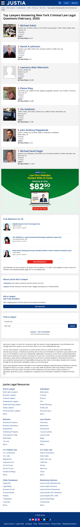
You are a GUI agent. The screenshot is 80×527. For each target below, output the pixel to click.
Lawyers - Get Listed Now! (40, 332)
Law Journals (44, 435)
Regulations (7, 459)
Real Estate (7, 438)
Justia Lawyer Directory (48, 486)
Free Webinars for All (13, 219)
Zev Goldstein (27, 109)
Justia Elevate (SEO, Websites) (51, 492)
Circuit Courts (8, 465)
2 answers (21, 34)
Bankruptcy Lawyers (10, 392)
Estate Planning (46, 404)
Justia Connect (9, 524)
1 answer (21, 97)
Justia (3, 8)
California (43, 462)
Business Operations (10, 425)
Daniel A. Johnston (30, 46)
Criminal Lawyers (9, 398)
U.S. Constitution (9, 453)
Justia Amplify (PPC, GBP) (49, 496)
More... (5, 414)
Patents (6, 496)
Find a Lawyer (9, 317)
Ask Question (40, 306)
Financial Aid (44, 429)
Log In (66, 3)
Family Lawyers (8, 408)
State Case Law (45, 459)
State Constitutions (47, 453)
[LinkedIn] (30, 519)
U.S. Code (6, 456)
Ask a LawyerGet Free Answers (11, 297)
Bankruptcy (44, 392)
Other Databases (10, 480)
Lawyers (6, 286)
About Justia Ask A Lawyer (15, 279)
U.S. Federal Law (10, 450)
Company (28, 524)
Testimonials (44, 502)
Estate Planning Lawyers (12, 404)
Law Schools (45, 419)
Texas (42, 472)
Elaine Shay (26, 88)
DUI (41, 401)
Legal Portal (20, 524)
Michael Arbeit (28, 25)
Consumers (7, 283)
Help (35, 524)
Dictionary (44, 422)
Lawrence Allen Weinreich (34, 67)
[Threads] (41, 519)
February (35, 8)
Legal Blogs (7, 486)
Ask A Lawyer (11, 8)
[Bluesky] (44, 519)
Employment (7, 429)
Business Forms (9, 489)
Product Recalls (8, 492)
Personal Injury (45, 411)
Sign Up (74, 3)
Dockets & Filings (9, 472)
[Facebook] (36, 519)
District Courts (8, 468)
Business (6, 419)
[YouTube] (33, 519)
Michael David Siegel (31, 151)
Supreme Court (8, 462)
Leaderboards (21, 8)
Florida (42, 465)
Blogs (42, 438)
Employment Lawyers (11, 401)
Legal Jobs (7, 483)
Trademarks (7, 499)
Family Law (44, 408)
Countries (6, 502)
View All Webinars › (40, 262)
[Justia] (16, 3)
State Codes (44, 456)
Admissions (44, 425)
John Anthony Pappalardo (34, 130)
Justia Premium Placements (50, 489)
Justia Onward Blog (47, 499)
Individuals (44, 389)
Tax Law (6, 441)
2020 (28, 8)
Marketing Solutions (48, 480)
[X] (47, 519)
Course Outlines (46, 432)
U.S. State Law (46, 450)
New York (43, 8)
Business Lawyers (9, 395)
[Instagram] (38, 519)
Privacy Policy (56, 524)
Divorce (43, 398)
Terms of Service (44, 524)
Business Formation (10, 422)
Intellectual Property (10, 432)
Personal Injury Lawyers (12, 411)
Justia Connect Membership (50, 483)
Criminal (43, 395)
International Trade (10, 435)
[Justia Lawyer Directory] (50, 519)
